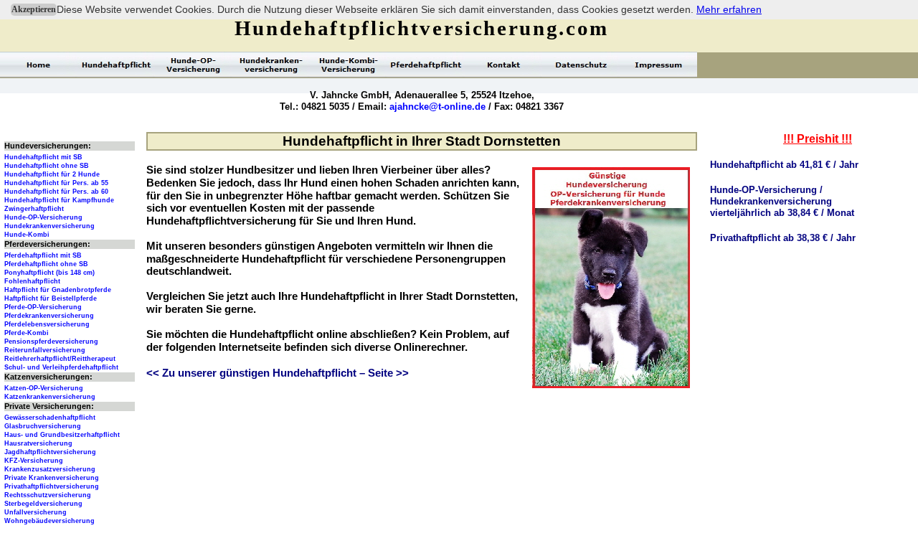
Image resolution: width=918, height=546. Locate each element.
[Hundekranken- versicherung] (271, 64)
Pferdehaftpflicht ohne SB (46, 264)
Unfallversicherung (35, 512)
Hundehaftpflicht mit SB (43, 157)
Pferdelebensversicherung (47, 324)
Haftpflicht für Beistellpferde (50, 298)
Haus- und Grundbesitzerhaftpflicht (62, 434)
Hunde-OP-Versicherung (43, 217)
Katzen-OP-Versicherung (43, 388)
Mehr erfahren (729, 9)
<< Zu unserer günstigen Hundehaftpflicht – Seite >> (277, 373)
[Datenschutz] (581, 64)
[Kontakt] (503, 64)
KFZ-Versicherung (33, 460)
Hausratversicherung (38, 443)
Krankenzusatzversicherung (49, 469)
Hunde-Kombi (26, 234)
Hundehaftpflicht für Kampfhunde (59, 200)
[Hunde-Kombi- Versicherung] (348, 64)
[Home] (38, 64)
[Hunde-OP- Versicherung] (193, 64)
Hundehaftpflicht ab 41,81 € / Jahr (784, 164)
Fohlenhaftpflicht (32, 281)
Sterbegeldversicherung (43, 503)
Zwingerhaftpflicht (34, 208)
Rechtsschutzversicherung (47, 495)
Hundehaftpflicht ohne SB (46, 165)
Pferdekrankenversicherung (49, 315)
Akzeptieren (33, 9)
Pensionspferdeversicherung (51, 341)
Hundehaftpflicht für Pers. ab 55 (56, 183)
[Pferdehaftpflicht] (426, 64)
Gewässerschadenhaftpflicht (49, 417)
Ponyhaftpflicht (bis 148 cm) (49, 272)
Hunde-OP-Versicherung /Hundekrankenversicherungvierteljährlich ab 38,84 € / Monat (782, 201)
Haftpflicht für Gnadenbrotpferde (57, 289)
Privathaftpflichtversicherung (51, 486)
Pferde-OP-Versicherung (43, 307)
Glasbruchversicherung (42, 426)
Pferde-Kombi (26, 332)
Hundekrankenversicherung (49, 226)
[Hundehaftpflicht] (116, 64)
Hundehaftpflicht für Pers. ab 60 (56, 191)
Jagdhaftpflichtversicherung (50, 452)
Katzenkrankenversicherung (49, 396)
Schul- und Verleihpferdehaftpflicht (61, 367)
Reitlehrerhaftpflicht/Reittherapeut (59, 358)
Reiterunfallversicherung (44, 350)
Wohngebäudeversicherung (49, 520)
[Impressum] (658, 64)
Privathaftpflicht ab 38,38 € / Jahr (783, 237)
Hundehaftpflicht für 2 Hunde (52, 174)
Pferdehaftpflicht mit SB (43, 255)
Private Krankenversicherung (51, 477)
